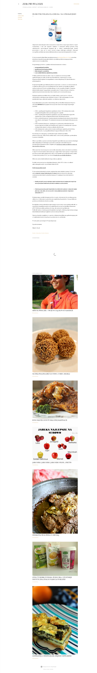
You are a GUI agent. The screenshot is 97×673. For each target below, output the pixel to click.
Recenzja (20, 19)
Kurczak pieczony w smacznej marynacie (49, 420)
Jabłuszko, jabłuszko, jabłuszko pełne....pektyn (51, 462)
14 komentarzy (35, 464)
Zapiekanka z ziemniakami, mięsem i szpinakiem (51, 656)
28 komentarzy (35, 658)
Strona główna (27, 7)
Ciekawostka (21, 15)
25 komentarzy (35, 376)
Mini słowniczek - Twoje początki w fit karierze (52, 310)
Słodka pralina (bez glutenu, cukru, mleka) (51, 374)
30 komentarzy (35, 537)
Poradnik (20, 17)
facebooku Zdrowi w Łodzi (64, 57)
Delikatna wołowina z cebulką (45, 535)
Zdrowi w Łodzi (33, 3)
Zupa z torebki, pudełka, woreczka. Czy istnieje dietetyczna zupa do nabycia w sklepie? (52, 578)
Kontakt (34, 7)
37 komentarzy (35, 422)
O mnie (51, 7)
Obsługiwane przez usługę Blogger (49, 666)
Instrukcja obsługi (43, 7)
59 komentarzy (35, 312)
